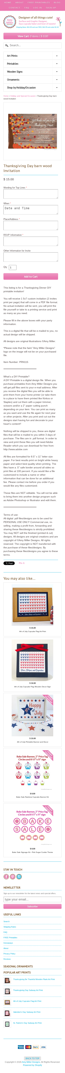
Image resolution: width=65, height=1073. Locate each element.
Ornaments (13, 79)
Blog (57, 3)
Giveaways (8, 943)
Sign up (51, 8)
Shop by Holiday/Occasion (21, 87)
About (19, 3)
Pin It (21, 563)
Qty (5, 267)
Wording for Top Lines (14, 187)
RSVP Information (12, 235)
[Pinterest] (12, 876)
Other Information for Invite (17, 250)
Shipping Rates (9, 927)
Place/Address (10, 219)
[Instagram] (19, 876)
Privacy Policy (9, 954)
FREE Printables (39, 3)
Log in (37, 8)
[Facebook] (6, 876)
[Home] (32, 24)
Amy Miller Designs (31, 1062)
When (6, 203)
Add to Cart (31, 276)
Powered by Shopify (32, 1065)
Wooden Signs (15, 71)
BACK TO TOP (32, 1058)
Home (7, 3)
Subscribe (32, 906)
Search (6, 921)
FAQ (26, 8)
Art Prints (12, 55)
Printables (12, 63)
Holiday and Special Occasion (22, 96)
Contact (14, 8)
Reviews (7, 959)
